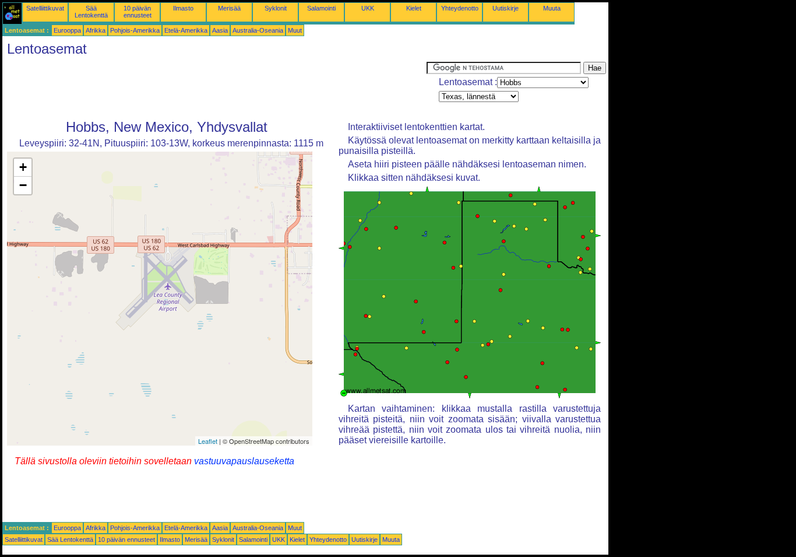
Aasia (220, 30)
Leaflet (207, 441)
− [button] (23, 185)
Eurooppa (67, 30)
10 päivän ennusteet (138, 12)
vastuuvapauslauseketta (244, 461)
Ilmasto (183, 8)
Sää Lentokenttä (91, 12)
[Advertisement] (214, 88)
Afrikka (95, 30)
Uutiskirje (505, 8)
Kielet (413, 8)
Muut (295, 30)
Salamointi (321, 8)
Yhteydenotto (459, 8)
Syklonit (276, 8)
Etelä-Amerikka (185, 30)
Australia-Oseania (258, 30)
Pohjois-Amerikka (135, 30)
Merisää (229, 8)
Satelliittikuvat (45, 8)
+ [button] (23, 167)
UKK (367, 8)
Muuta (552, 8)
